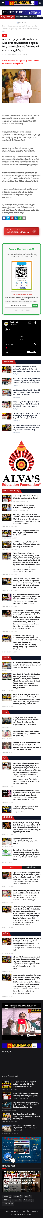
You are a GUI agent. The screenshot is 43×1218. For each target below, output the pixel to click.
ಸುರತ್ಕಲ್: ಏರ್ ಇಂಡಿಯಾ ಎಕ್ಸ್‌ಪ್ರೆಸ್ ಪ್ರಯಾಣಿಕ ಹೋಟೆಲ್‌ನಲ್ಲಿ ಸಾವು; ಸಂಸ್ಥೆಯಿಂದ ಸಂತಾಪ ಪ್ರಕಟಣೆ (24, 1084)
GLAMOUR (8, 1204)
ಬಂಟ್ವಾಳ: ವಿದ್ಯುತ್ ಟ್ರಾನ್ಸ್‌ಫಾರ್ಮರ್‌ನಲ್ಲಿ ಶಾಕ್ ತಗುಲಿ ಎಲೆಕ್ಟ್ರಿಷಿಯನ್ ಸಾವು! (25, 808)
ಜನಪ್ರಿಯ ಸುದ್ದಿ (31, 867)
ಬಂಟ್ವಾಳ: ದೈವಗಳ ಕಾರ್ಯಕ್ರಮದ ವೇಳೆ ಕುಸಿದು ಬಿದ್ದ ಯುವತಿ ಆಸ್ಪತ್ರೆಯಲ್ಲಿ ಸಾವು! (26, 497)
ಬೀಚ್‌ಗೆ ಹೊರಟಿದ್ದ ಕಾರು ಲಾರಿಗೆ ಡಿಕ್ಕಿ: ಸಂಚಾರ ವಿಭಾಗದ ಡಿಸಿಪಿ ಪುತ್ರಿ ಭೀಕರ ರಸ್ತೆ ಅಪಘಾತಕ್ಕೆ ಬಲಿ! (26, 1116)
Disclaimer (35, 1211)
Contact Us (14, 1211)
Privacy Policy (25, 1211)
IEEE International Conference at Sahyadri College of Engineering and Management (25, 1128)
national (18, 1196)
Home (4, 26)
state (9, 26)
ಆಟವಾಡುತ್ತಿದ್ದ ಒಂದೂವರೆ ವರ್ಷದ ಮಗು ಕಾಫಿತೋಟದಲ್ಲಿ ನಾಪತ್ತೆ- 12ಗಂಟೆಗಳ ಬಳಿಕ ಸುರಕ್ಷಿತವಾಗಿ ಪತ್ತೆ (26, 733)
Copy (35, 306)
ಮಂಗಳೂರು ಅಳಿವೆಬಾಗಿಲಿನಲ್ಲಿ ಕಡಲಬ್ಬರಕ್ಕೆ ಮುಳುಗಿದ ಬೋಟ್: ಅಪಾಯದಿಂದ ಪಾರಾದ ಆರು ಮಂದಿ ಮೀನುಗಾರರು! (26, 392)
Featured (28, 1200)
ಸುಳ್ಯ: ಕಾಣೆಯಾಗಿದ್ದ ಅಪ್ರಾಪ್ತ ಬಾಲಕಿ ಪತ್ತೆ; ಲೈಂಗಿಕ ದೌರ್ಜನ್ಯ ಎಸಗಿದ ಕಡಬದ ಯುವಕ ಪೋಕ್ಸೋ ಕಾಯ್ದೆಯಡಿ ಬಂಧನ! (26, 1105)
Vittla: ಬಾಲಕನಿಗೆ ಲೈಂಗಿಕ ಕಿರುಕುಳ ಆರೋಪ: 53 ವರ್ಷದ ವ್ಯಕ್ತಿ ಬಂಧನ (24, 506)
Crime (17, 1200)
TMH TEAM (7, 55)
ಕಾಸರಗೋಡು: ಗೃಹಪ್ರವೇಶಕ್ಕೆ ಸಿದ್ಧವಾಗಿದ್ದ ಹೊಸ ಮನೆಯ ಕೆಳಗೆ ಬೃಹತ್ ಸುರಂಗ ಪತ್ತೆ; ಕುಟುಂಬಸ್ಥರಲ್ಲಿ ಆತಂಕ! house (26, 544)
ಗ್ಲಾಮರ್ (12, 867)
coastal (7, 1196)
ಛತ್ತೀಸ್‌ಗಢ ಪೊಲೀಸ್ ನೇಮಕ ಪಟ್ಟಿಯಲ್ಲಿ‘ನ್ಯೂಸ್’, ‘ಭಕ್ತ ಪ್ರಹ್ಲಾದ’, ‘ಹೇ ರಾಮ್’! (25, 841)
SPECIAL (7, 1200)
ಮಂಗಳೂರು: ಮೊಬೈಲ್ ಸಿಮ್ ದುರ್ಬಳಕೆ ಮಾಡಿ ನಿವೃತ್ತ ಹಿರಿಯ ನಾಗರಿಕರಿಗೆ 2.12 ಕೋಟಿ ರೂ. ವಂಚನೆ (26, 533)
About (7, 1211)
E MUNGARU (28, 1215)
